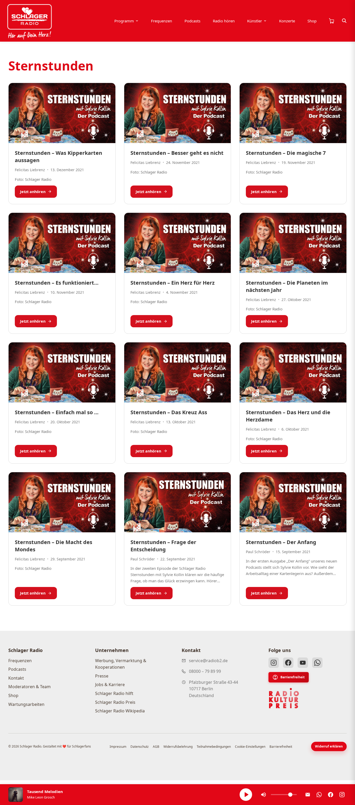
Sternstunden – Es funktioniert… (56, 282)
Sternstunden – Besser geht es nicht (176, 152)
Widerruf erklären (329, 746)
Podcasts (192, 20)
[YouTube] (303, 662)
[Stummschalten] (263, 794)
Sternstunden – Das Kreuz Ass (168, 412)
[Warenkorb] (331, 20)
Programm (124, 20)
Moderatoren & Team (29, 686)
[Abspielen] (246, 794)
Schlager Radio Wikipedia (120, 711)
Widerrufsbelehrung (178, 746)
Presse (101, 676)
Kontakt (16, 678)
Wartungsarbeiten (26, 704)
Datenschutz (139, 746)
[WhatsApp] (317, 662)
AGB (156, 746)
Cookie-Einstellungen (250, 746)
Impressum (118, 746)
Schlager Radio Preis (115, 702)
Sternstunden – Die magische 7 (286, 152)
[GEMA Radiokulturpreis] (284, 698)
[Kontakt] (307, 794)
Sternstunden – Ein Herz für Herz (172, 282)
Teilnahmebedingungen (214, 746)
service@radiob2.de (208, 660)
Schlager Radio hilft (114, 693)
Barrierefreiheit (292, 677)
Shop (312, 20)
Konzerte (287, 20)
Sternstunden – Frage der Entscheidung (163, 546)
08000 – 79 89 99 (205, 671)
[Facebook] (288, 662)
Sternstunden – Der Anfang (281, 542)
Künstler (254, 20)
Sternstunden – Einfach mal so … (56, 412)
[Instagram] (273, 662)
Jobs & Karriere (110, 684)
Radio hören (224, 20)
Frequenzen (161, 20)
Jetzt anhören (32, 191)
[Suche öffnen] (344, 20)
